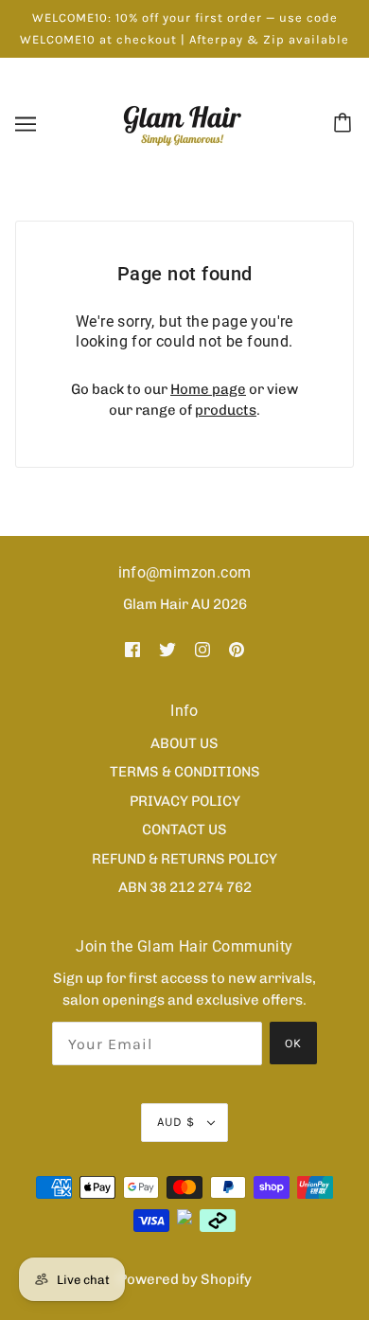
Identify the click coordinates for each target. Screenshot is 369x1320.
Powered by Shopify (185, 1279)
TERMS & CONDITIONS (185, 771)
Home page (208, 389)
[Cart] (345, 124)
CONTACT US (184, 829)
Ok (293, 1043)
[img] (132, 649)
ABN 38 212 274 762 (185, 887)
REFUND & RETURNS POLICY (184, 858)
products (225, 410)
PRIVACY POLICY (185, 801)
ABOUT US (184, 743)
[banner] (182, 123)
